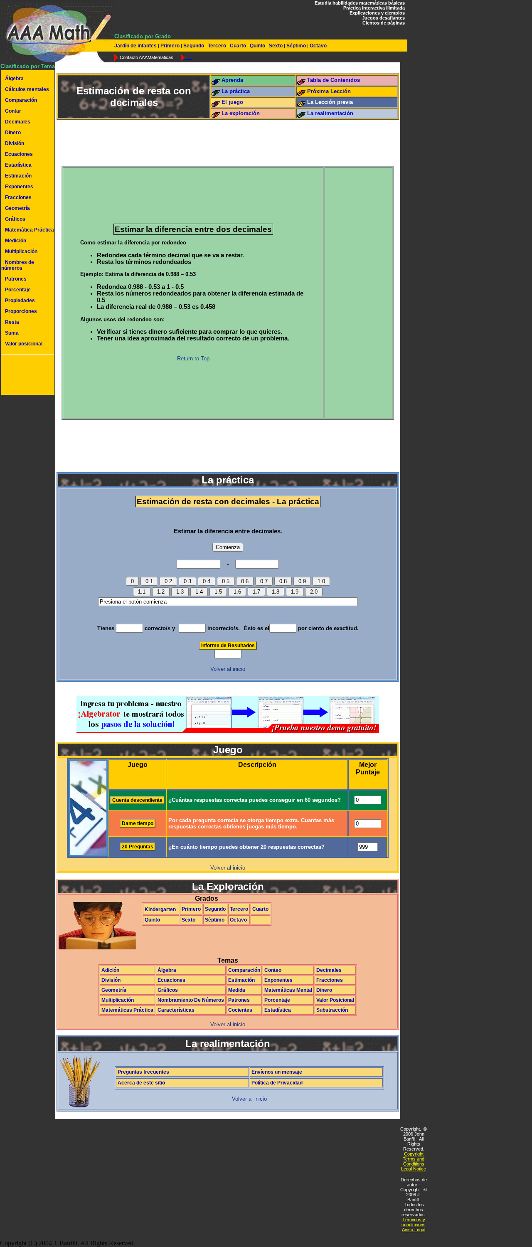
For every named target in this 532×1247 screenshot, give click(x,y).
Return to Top (193, 358)
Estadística (18, 165)
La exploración (241, 113)
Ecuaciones (19, 154)
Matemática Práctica (29, 230)
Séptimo (296, 46)
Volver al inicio (227, 669)
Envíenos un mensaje (276, 1072)
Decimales (17, 122)
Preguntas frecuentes (143, 1072)
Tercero (217, 46)
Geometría (17, 208)
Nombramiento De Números (191, 1000)
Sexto (276, 46)
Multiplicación (21, 251)
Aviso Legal (413, 1229)
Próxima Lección (329, 91)
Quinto (257, 46)
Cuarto (238, 46)
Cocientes (240, 1010)
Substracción (332, 1010)
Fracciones (18, 197)
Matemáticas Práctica (127, 1010)
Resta (12, 322)
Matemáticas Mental (288, 990)
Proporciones (21, 311)
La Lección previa (330, 102)
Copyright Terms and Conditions (413, 1158)
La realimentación (330, 113)
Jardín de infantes (136, 46)
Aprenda (232, 80)
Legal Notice (413, 1168)
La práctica (236, 91)
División (14, 143)
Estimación (18, 176)
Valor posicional (23, 344)
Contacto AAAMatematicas (146, 57)
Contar (13, 111)
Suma (12, 333)
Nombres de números (17, 265)
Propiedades (20, 300)
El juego (232, 102)
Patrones (16, 279)
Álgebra (14, 78)
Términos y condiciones (413, 1222)
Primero (170, 46)
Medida (236, 990)
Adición (110, 970)
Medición (15, 241)
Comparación (21, 100)
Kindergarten (160, 909)
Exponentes (19, 187)
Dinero (13, 133)
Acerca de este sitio (141, 1083)
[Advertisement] (26, 375)
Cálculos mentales (27, 89)
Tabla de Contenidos (333, 80)
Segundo (193, 46)
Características (176, 1010)
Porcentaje (18, 290)
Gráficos (15, 219)
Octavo (317, 46)
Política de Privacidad (277, 1083)
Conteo (272, 970)
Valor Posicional (335, 1000)
